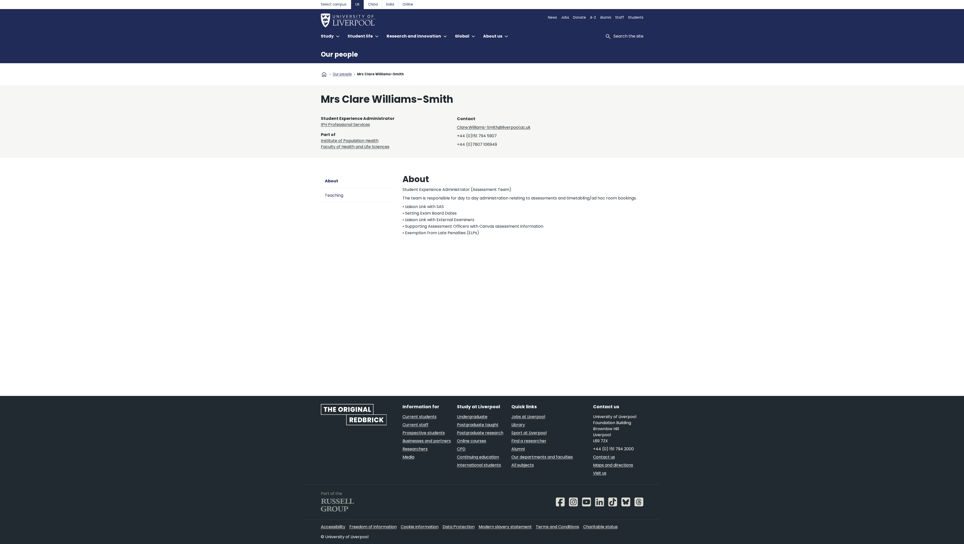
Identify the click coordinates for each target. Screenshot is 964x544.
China (373, 4)
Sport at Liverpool (529, 433)
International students (479, 465)
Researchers (415, 449)
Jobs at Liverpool (528, 417)
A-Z (593, 17)
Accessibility (333, 527)
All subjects (522, 465)
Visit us (599, 473)
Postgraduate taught (478, 425)
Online (407, 4)
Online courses (471, 441)
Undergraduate (472, 417)
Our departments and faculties (542, 457)
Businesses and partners (426, 441)
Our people (339, 54)
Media (408, 457)
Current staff (415, 425)
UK (357, 4)
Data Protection (459, 527)
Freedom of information (373, 527)
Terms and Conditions (557, 527)
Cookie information (420, 527)
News (552, 17)
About (331, 181)
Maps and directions (613, 465)
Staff (619, 17)
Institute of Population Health (350, 141)
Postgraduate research (480, 433)
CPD (461, 449)
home (324, 74)
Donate (579, 17)
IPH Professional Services (345, 124)
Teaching (334, 195)
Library (518, 425)
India (390, 4)
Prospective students (423, 433)
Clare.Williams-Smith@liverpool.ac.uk (494, 127)
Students (635, 17)
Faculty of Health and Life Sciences (355, 147)
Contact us (604, 457)
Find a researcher (528, 441)
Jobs (565, 17)
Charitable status (600, 527)
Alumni (605, 17)
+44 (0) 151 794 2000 (613, 449)
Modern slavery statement (505, 527)
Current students (419, 417)
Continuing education (478, 457)
